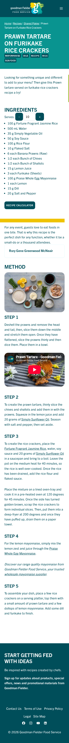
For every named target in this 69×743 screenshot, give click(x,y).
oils (25, 55)
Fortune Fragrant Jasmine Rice (25, 448)
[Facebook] (24, 723)
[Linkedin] (45, 723)
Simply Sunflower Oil (35, 419)
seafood (10, 60)
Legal (27, 716)
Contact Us (14, 708)
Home (7, 23)
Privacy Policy (53, 708)
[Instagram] (31, 723)
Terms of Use (33, 708)
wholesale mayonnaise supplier (25, 574)
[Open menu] (61, 8)
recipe (35, 55)
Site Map (39, 716)
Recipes (17, 23)
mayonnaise (12, 55)
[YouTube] (38, 723)
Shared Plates (31, 23)
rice (45, 55)
